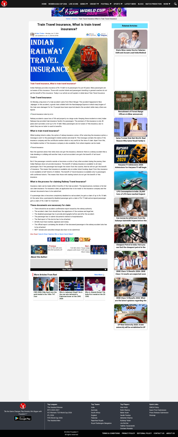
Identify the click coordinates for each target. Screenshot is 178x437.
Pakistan (94, 418)
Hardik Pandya (125, 415)
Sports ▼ (118, 4)
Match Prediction (154, 4)
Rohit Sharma (125, 410)
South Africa (95, 413)
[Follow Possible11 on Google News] (91, 35)
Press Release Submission (158, 413)
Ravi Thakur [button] (85, 269)
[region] (130, 72)
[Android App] (23, 420)
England (94, 415)
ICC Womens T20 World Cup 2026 (59, 413)
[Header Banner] (89, 12)
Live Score (73, 4)
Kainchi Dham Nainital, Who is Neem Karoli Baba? (55, 234)
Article (74, 19)
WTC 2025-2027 (53, 410)
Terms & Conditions (111, 433)
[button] (49, 239)
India (92, 407)
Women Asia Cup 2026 (58, 4)
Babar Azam (124, 413)
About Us (170, 433)
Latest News (130, 4)
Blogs (140, 4)
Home (44, 4)
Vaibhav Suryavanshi (127, 426)
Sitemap (152, 415)
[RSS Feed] (85, 241)
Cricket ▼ (94, 4)
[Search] (175, 2)
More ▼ (167, 4)
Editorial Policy (144, 433)
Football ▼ (106, 4)
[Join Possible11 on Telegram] (102, 35)
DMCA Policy (154, 407)
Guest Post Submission (157, 410)
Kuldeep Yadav (125, 421)
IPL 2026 (50, 415)
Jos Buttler (124, 423)
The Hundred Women (55, 407)
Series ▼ (84, 4)
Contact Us (159, 433)
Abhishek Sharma (126, 418)
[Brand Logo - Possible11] (23, 409)
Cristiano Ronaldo (126, 428)
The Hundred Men (53, 421)
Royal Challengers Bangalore (101, 423)
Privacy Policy (128, 433)
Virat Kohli (124, 407)
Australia (94, 410)
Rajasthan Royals (97, 421)
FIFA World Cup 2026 (55, 418)
